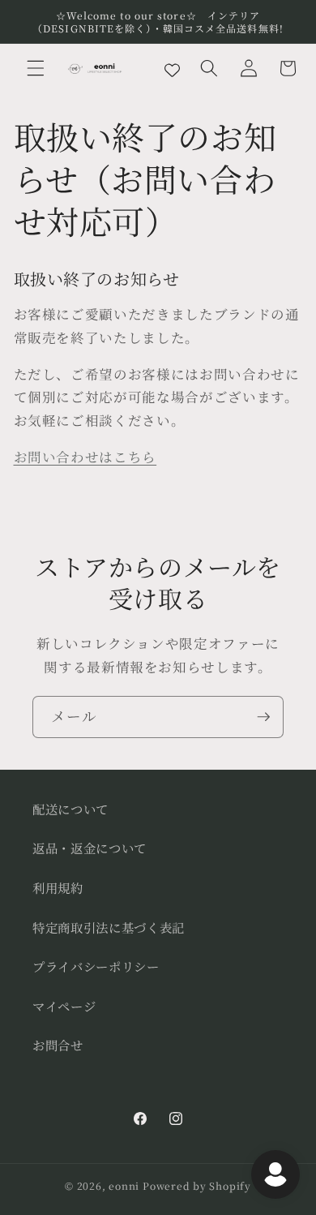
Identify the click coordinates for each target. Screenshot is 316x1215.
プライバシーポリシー (96, 966)
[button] (35, 68)
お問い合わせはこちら (85, 456)
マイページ (64, 1006)
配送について (70, 809)
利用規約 (57, 887)
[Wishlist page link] (172, 68)
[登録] (263, 717)
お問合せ (57, 1045)
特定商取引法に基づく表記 (108, 927)
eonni (124, 1185)
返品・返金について (89, 848)
